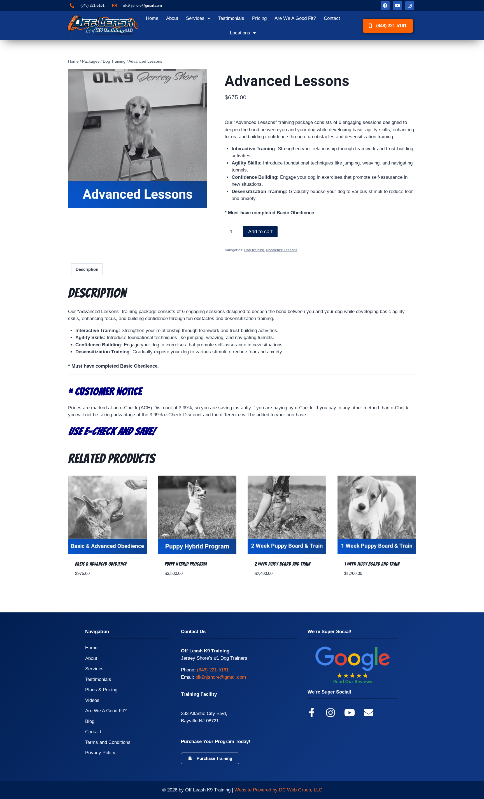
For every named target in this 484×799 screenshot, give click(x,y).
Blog (89, 721)
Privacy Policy (100, 752)
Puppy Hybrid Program (186, 564)
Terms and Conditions (108, 742)
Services (195, 18)
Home (152, 18)
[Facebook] (385, 5)
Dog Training (254, 250)
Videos (92, 700)
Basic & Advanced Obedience (101, 564)
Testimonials (231, 18)
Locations (240, 33)
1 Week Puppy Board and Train (371, 564)
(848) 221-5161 (213, 670)
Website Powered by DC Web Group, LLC (278, 790)
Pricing (259, 18)
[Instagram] (409, 5)
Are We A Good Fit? (295, 18)
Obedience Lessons (281, 250)
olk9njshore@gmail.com (221, 677)
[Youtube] (397, 5)
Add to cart (260, 231)
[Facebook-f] (311, 712)
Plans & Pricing (101, 689)
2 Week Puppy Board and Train (283, 564)
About (172, 18)
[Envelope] (368, 712)
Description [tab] (87, 269)
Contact (332, 18)
